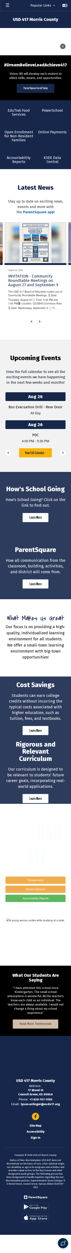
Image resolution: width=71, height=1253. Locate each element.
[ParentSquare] (35, 1197)
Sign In (35, 1137)
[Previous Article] (31, 321)
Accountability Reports (35, 898)
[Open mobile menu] (7, 5)
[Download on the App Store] (35, 1218)
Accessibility (35, 1131)
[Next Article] (39, 321)
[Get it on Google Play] (35, 1207)
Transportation (35, 880)
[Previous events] (8, 453)
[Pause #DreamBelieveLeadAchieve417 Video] (63, 47)
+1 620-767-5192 (41, 1099)
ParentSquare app (38, 212)
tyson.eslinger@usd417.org (40, 1104)
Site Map (35, 1125)
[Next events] (63, 453)
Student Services (35, 889)
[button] (43, 5)
